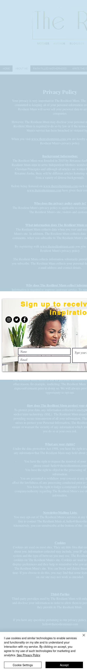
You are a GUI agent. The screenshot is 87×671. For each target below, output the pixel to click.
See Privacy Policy (28, 655)
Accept (64, 665)
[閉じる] (81, 637)
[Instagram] (8, 319)
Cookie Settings (23, 665)
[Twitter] (16, 319)
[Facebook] (24, 319)
